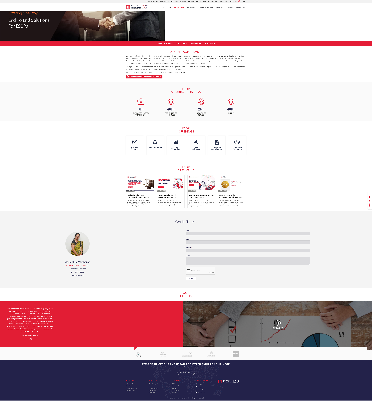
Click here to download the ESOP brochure (145, 77)
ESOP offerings (182, 43)
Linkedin (201, 390)
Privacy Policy (130, 390)
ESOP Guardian (210, 43)
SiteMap (174, 392)
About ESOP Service (166, 43)
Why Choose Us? (131, 388)
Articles (151, 386)
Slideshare (201, 393)
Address (174, 384)
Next (365, 324)
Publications (153, 390)
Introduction (130, 384)
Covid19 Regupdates (179, 2)
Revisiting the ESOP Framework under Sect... (138, 196)
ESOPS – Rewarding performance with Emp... (230, 196)
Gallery (234, 2)
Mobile (189, 247)
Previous (4, 324)
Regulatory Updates (155, 384)
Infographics (153, 392)
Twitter (200, 387)
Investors (219, 7)
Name (188, 231)
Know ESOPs (196, 43)
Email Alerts (224, 2)
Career (192, 2)
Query (188, 256)
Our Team (129, 386)
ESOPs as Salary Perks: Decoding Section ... (168, 196)
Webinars (151, 2)
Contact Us (240, 7)
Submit (191, 278)
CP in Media (202, 2)
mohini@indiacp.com (78, 269)
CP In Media (176, 390)
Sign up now (185, 372)
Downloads (213, 2)
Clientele (229, 7)
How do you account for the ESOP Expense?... (201, 196)
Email (188, 239)
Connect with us (163, 2)
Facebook (201, 384)
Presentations (153, 388)
